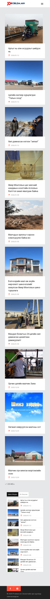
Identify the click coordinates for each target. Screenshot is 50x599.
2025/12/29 (15, 431)
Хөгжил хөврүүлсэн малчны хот (24, 427)
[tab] (12, 494)
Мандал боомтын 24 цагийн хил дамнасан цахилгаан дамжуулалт (24, 337)
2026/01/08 (15, 195)
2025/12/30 (15, 387)
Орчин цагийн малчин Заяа (22, 383)
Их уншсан (23, 494)
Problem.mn (17, 594)
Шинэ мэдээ (12, 494)
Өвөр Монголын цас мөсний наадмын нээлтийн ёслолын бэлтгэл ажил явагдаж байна (23, 188)
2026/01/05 (15, 241)
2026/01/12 (15, 55)
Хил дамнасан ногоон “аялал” (23, 141)
